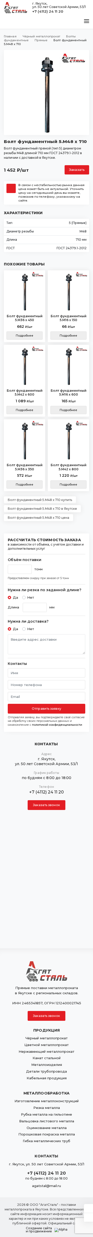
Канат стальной (47, 1058)
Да (15, 597)
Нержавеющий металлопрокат (46, 1051)
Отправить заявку (46, 709)
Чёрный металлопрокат (46, 1038)
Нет (30, 597)
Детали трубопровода (46, 1071)
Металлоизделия (46, 1065)
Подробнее (25, 335)
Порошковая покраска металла (46, 1134)
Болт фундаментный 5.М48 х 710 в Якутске (42, 509)
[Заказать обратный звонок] (88, 1217)
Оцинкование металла (47, 1128)
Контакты (17, 664)
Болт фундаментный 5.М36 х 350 (25, 467)
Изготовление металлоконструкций (46, 1101)
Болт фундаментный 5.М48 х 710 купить (40, 500)
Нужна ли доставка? (28, 621)
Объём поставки (24, 560)
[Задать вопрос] (88, 1208)
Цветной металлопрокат (46, 1045)
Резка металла (46, 1108)
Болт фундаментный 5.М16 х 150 (69, 318)
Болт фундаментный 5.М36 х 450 (25, 318)
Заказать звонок (46, 805)
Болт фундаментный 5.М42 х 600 (25, 393)
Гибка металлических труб (46, 1141)
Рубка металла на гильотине (46, 1114)
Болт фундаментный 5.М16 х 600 (69, 393)
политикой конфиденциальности (57, 724)
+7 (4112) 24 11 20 (47, 11)
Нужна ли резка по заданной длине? (44, 590)
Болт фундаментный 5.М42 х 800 (69, 467)
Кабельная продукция (47, 1078)
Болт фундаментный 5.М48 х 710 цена (38, 518)
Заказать (77, 170)
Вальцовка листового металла (46, 1121)
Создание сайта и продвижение (39, 1230)
